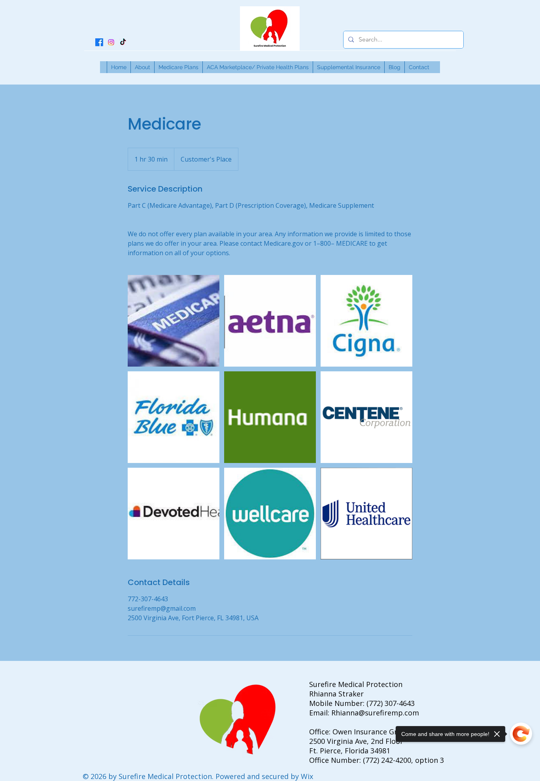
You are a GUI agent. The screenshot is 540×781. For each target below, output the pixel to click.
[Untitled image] (173, 321)
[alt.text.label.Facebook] (99, 42)
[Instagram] (111, 42)
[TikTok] (123, 42)
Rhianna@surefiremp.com (375, 712)
